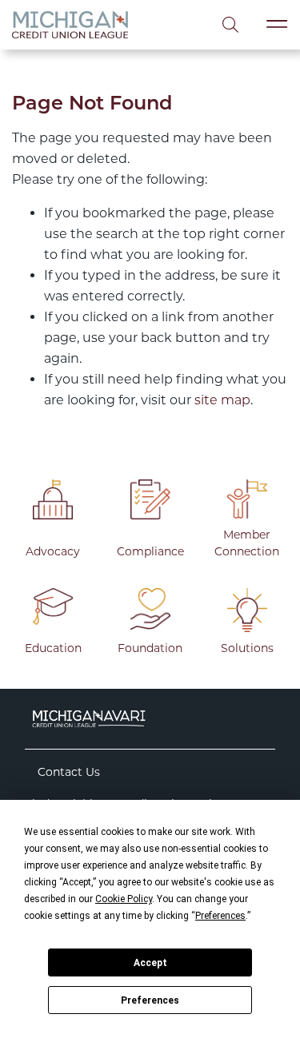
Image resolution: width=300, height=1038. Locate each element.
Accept (150, 962)
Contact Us (69, 772)
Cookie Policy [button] (123, 899)
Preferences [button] (220, 915)
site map (222, 400)
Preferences (150, 1000)
